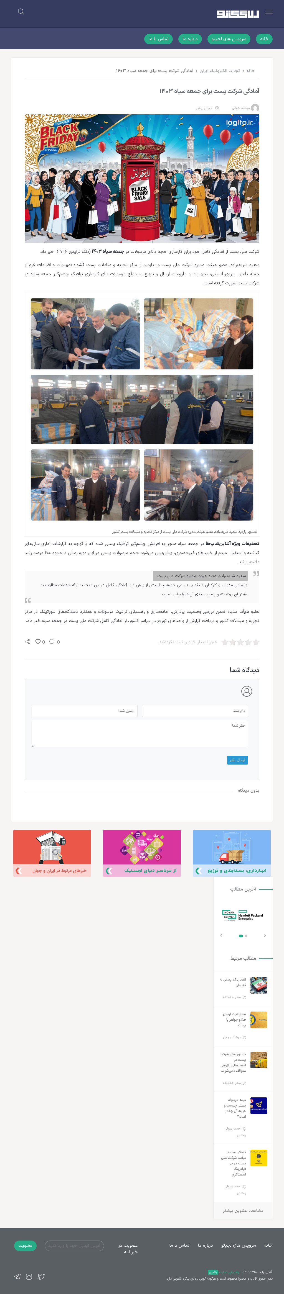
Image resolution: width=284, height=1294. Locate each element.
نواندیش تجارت (224, 1272)
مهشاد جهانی (241, 108)
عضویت (25, 1245)
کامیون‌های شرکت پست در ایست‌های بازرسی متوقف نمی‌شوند (233, 1063)
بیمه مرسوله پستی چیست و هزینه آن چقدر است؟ (235, 1108)
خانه (264, 39)
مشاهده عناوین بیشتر (243, 1210)
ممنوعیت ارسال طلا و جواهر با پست (234, 1020)
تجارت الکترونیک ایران (220, 71)
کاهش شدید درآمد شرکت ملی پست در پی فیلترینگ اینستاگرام (233, 1163)
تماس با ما (158, 39)
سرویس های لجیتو (229, 39)
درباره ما (190, 39)
